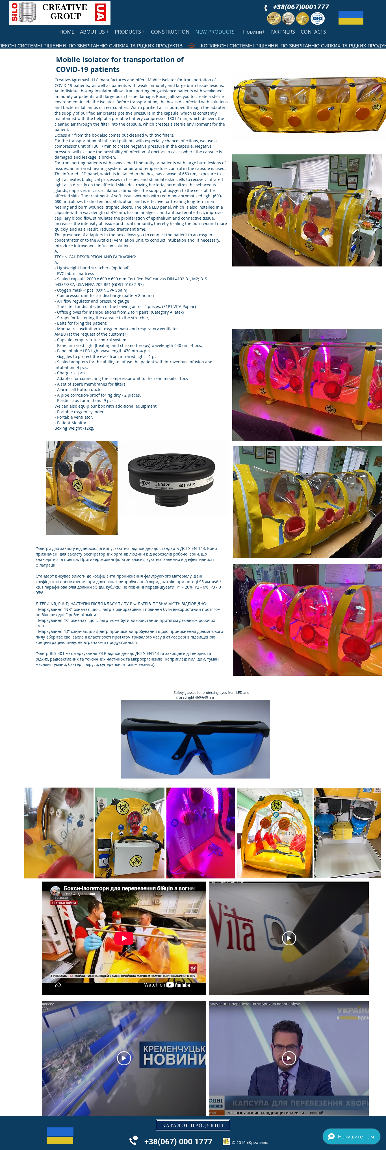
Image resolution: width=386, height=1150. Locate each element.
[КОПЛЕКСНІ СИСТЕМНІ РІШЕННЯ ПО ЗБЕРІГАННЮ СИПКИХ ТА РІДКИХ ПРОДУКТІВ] (193, 46)
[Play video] (289, 938)
